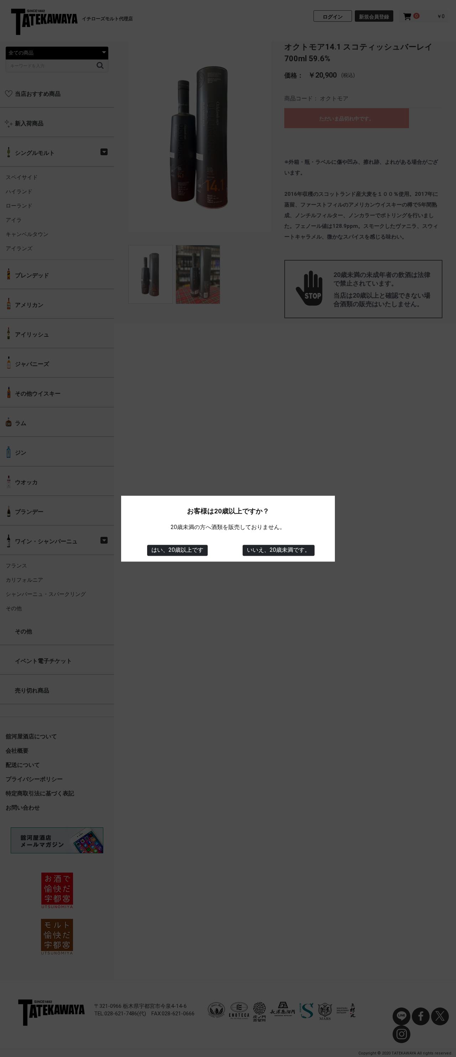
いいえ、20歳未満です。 (278, 550)
